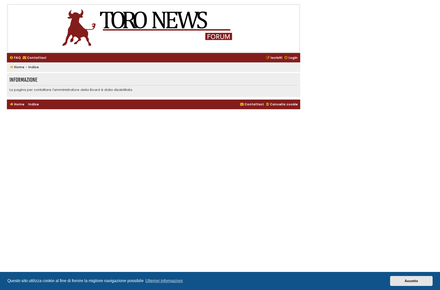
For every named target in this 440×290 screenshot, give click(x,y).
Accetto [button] (411, 281)
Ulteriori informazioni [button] (164, 281)
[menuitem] (15, 57)
